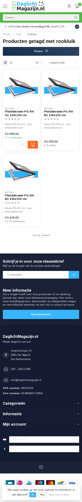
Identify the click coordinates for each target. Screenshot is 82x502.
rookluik (32, 34)
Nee (42, 494)
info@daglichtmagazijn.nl (26, 380)
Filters (38, 51)
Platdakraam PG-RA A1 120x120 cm (19, 113)
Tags (19, 34)
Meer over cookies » (59, 494)
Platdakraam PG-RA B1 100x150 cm (19, 197)
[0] (77, 6)
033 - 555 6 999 (20, 369)
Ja (32, 494)
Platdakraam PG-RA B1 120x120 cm (58, 113)
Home (6, 34)
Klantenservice (41, 314)
